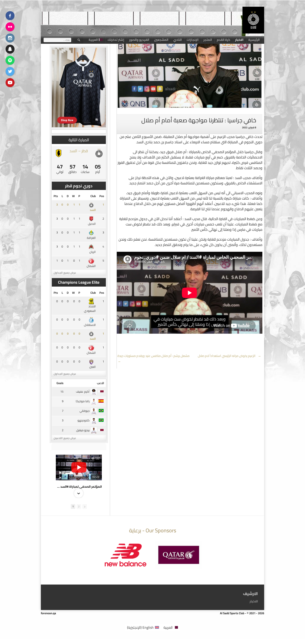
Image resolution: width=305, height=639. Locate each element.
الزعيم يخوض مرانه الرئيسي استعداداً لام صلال (229, 356)
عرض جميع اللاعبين (65, 438)
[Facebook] (10, 15)
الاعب (100, 383)
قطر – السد (78, 150)
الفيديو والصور (139, 40)
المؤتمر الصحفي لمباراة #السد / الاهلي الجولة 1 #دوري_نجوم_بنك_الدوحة (79, 487)
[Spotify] (10, 60)
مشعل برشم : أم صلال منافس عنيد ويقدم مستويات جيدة (153, 358)
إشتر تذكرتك (116, 40)
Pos (101, 196)
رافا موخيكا (83, 401)
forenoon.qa (48, 613)
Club (93, 196)
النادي (177, 40)
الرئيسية (254, 40)
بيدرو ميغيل (83, 430)
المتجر (207, 40)
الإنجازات (192, 40)
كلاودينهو (83, 420)
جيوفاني (84, 410)
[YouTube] (10, 82)
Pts (56, 196)
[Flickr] (10, 26)
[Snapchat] (10, 49)
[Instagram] (10, 37)
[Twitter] (10, 71)
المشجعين (161, 40)
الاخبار (239, 40)
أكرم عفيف (83, 391)
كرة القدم (223, 40)
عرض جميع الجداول (65, 272)
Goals (59, 383)
